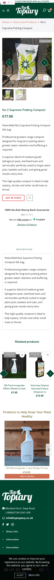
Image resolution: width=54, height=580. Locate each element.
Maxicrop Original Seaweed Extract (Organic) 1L (40, 388)
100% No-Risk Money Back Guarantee (27, 210)
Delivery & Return (27, 224)
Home (5, 22)
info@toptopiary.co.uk (19, 518)
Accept (20, 575)
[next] (49, 450)
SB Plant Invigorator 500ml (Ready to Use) (14, 387)
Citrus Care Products (25, 22)
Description (24, 249)
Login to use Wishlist (30, 198)
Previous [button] (10, 63)
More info (34, 575)
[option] (27, 63)
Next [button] (44, 63)
